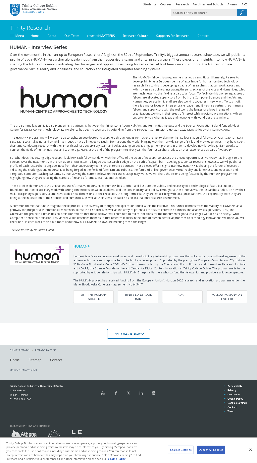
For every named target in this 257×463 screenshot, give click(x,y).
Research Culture (135, 36)
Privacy (231, 390)
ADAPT (182, 294)
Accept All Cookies (211, 450)
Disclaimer (233, 394)
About (52, 36)
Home (35, 36)
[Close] (250, 449)
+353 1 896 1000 (21, 399)
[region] (128, 450)
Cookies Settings (181, 450)
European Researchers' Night (90, 54)
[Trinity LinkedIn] (141, 393)
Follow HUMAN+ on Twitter (227, 297)
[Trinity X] (128, 393)
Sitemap (35, 359)
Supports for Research (173, 36)
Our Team (71, 36)
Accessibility (234, 386)
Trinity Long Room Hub (138, 297)
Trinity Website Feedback (128, 333)
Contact (203, 36)
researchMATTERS (101, 36)
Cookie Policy (235, 398)
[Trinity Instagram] (154, 393)
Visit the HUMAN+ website (94, 297)
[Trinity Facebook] (116, 393)
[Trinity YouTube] (103, 393)
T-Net (230, 411)
